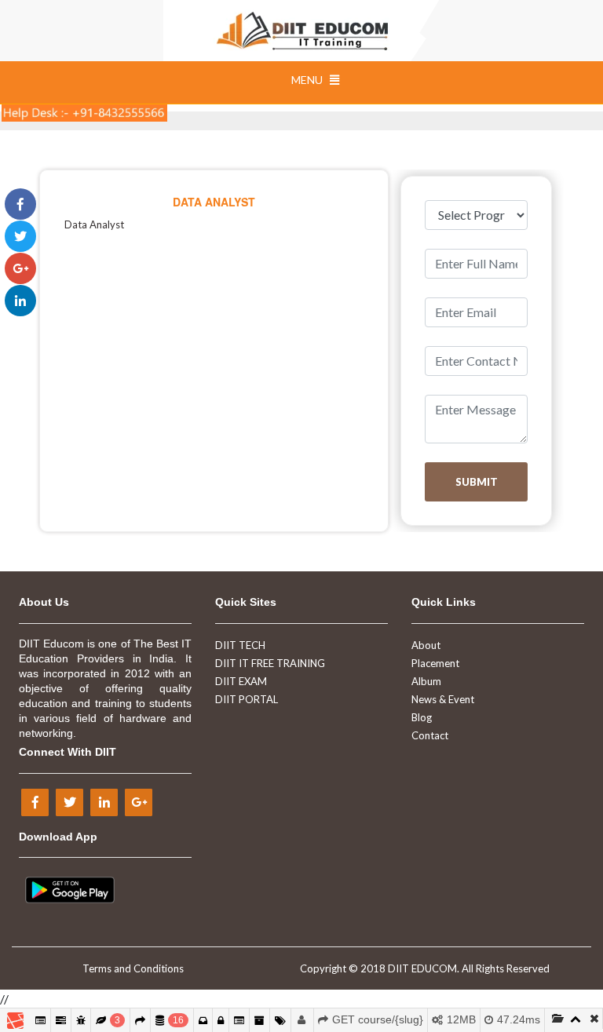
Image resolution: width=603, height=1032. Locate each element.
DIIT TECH (240, 645)
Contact (429, 735)
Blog (421, 717)
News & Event (442, 699)
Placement (435, 663)
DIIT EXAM (241, 681)
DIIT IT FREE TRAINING (270, 663)
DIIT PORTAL (246, 699)
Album (426, 681)
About (425, 645)
